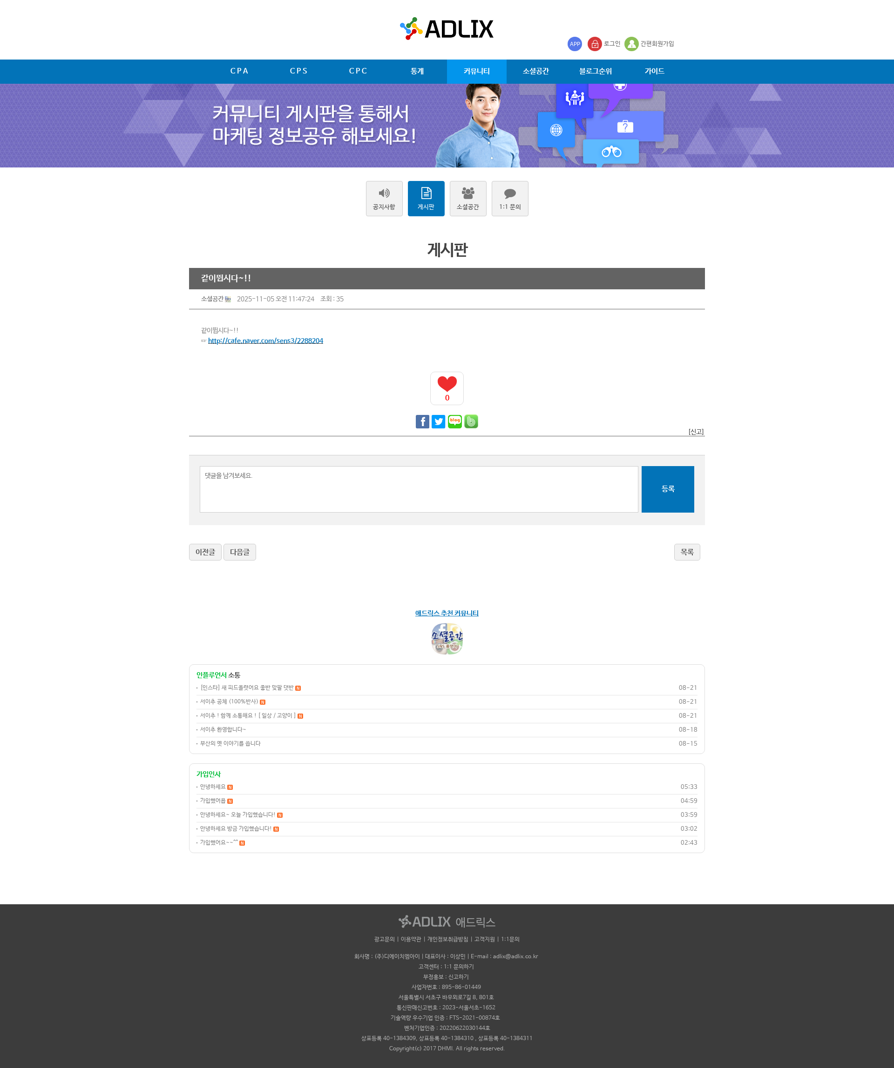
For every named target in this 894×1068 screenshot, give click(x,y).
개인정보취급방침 (447, 939)
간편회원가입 (657, 43)
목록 (687, 552)
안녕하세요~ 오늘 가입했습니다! (240, 815)
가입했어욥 (215, 801)
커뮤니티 (477, 71)
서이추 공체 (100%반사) (232, 702)
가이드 (654, 71)
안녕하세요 (215, 787)
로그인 (612, 43)
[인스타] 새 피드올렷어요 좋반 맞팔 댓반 (249, 688)
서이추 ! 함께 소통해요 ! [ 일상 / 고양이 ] (251, 716)
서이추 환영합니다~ (223, 730)
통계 (417, 71)
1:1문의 (510, 939)
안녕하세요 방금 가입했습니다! (239, 829)
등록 (668, 489)
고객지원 (484, 939)
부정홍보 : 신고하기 (446, 977)
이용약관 (411, 939)
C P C (357, 71)
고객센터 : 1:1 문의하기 (446, 967)
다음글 (240, 552)
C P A (239, 71)
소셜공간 (536, 71)
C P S (298, 71)
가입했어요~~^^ (222, 843)
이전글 (205, 552)
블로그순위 (595, 71)
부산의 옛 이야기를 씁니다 (230, 744)
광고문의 (384, 939)
